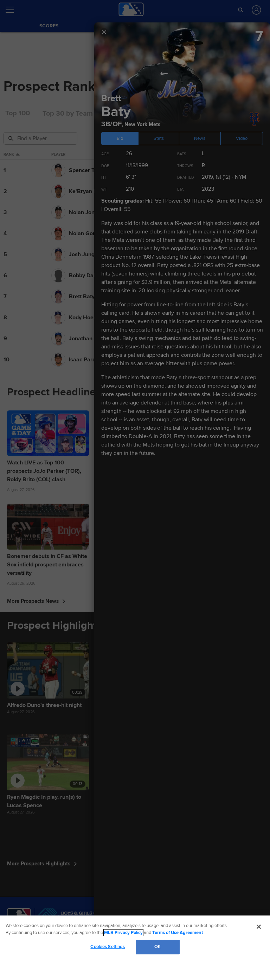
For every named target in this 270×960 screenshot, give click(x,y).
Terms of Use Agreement (177, 932)
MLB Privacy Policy (123, 932)
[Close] (258, 926)
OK (157, 946)
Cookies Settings (107, 946)
